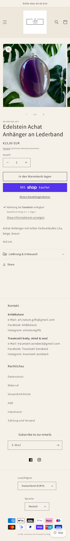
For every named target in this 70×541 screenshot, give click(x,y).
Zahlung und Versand (21, 420)
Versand (6, 148)
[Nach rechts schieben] (43, 114)
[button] (5, 22)
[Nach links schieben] (26, 114)
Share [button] (11, 264)
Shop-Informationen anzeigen (26, 217)
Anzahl (6, 154)
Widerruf (13, 385)
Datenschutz (16, 376)
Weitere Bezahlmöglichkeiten (35, 196)
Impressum (15, 411)
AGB (10, 403)
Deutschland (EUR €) (33, 485)
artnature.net (29, 534)
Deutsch (33, 506)
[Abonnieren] (57, 445)
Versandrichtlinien (19, 394)
